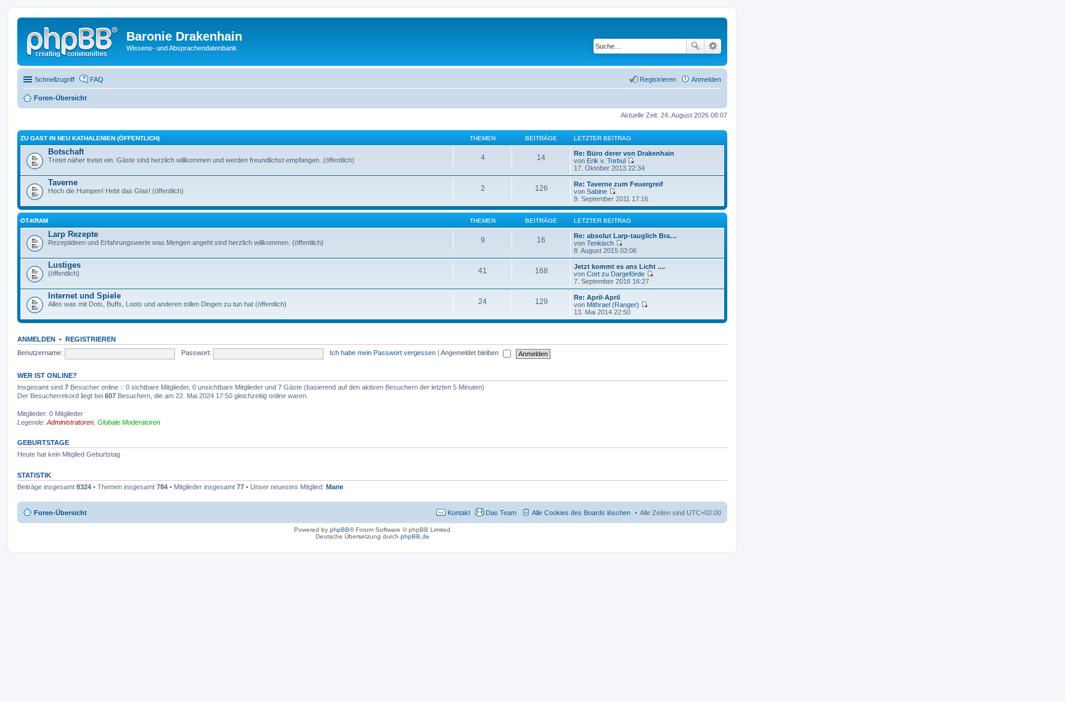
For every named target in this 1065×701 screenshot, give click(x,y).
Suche (695, 46)
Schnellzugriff (55, 79)
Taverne (63, 182)
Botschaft (66, 151)
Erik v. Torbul (606, 160)
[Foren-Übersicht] (73, 40)
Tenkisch (600, 243)
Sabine (597, 191)
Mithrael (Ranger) (613, 304)
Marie (334, 487)
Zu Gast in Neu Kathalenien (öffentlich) (90, 138)
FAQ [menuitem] (97, 79)
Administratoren (70, 422)
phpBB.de (415, 536)
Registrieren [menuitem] (658, 79)
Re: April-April (597, 297)
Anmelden (36, 339)
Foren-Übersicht (60, 512)
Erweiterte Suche (712, 46)
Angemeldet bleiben (470, 352)
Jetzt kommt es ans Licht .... (619, 266)
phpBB (339, 529)
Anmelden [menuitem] (706, 79)
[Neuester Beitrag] (630, 160)
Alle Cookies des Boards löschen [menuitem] (581, 512)
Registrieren (90, 339)
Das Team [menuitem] (501, 512)
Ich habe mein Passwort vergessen (383, 352)
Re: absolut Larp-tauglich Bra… (625, 235)
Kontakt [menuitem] (458, 512)
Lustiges (64, 265)
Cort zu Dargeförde (616, 274)
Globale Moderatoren (128, 422)
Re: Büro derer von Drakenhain (624, 153)
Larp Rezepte (73, 234)
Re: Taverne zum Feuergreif (618, 184)
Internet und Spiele (84, 295)
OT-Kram (34, 220)
